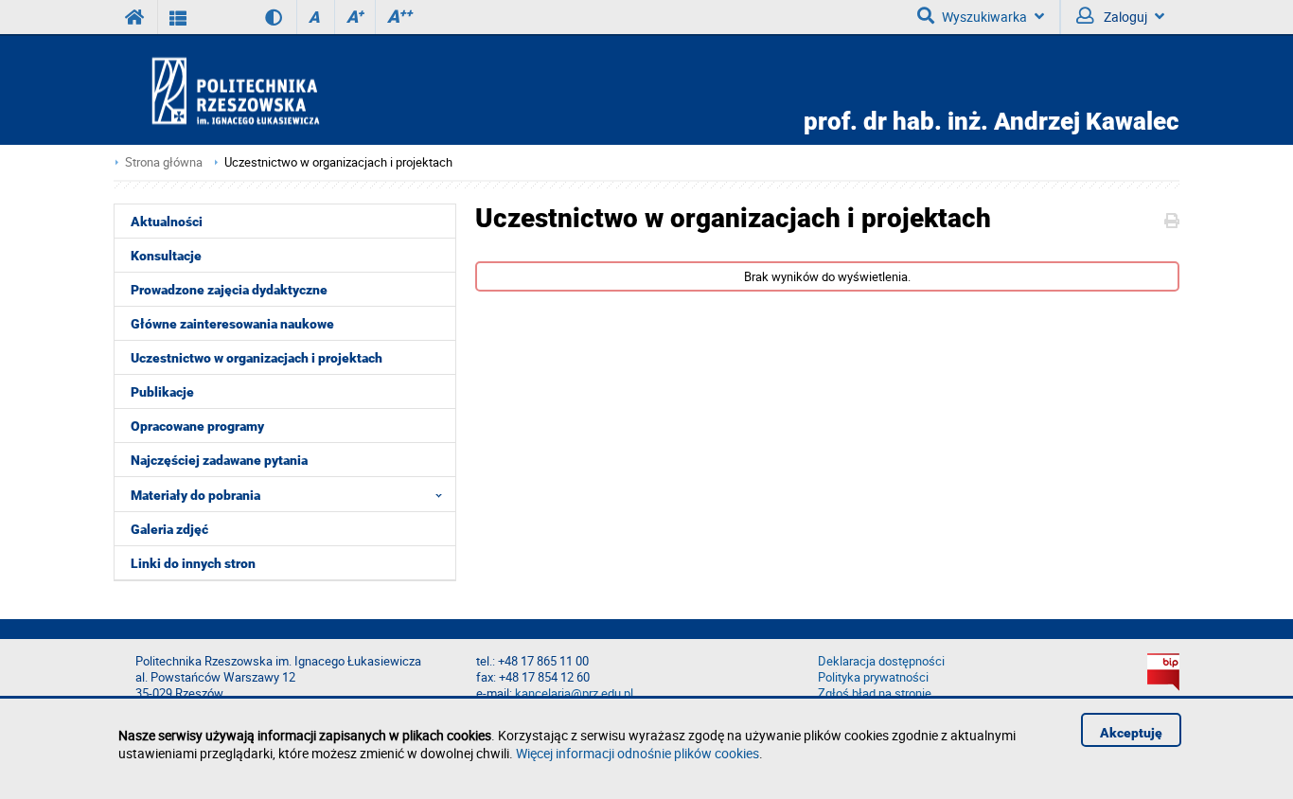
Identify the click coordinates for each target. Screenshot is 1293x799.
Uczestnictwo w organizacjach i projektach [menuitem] (256, 357)
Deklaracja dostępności (881, 661)
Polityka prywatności (873, 677)
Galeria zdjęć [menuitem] (169, 529)
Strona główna (164, 162)
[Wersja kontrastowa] (259, 17)
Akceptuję (1131, 732)
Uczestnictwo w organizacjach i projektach (338, 162)
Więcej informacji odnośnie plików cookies (637, 753)
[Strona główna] (290, 90)
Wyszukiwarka (984, 17)
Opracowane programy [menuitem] (197, 426)
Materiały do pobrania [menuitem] (195, 495)
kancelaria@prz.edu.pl (574, 693)
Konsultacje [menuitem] (166, 255)
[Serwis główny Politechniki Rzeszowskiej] (135, 17)
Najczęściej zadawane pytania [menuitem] (219, 460)
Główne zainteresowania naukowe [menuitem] (232, 323)
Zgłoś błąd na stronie (874, 693)
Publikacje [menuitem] (162, 392)
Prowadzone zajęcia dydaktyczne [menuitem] (229, 289)
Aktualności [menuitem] (167, 221)
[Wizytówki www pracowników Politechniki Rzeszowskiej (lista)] (178, 17)
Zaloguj (1124, 17)
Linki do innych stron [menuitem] (193, 563)
